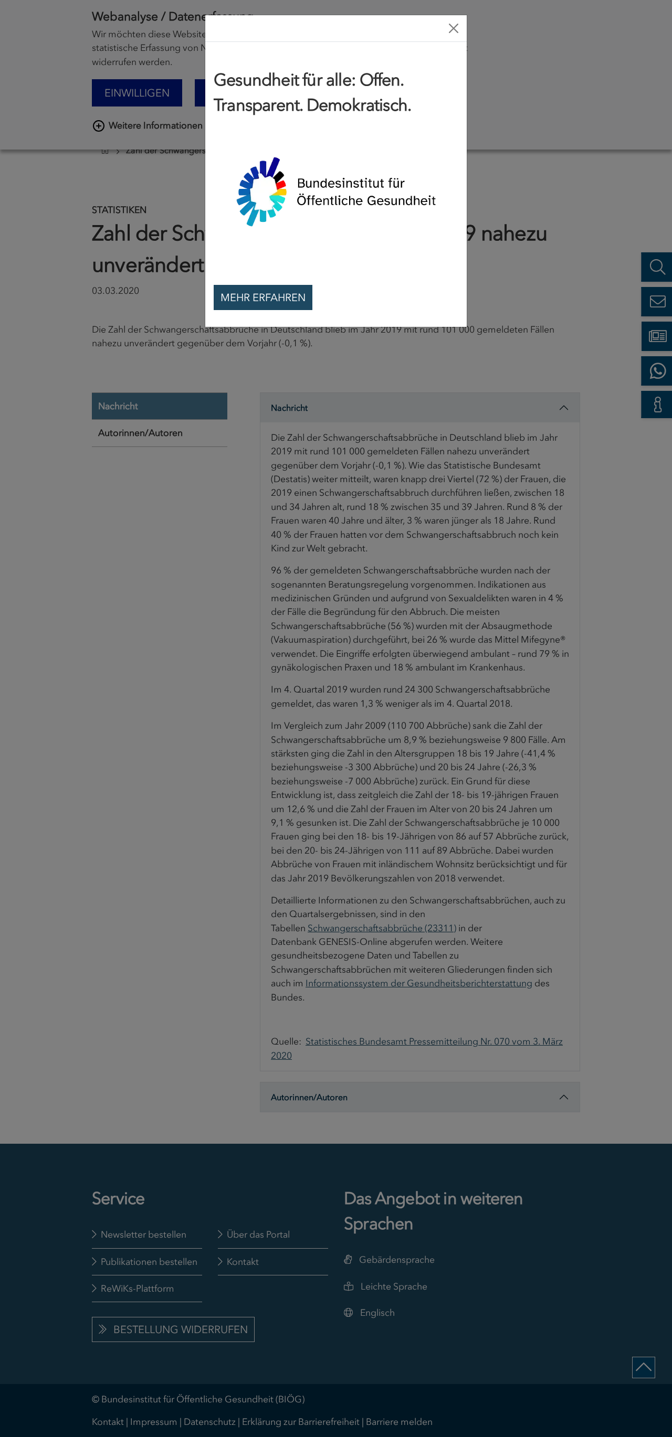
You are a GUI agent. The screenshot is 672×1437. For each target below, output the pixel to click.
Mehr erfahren (263, 297)
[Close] (454, 28)
